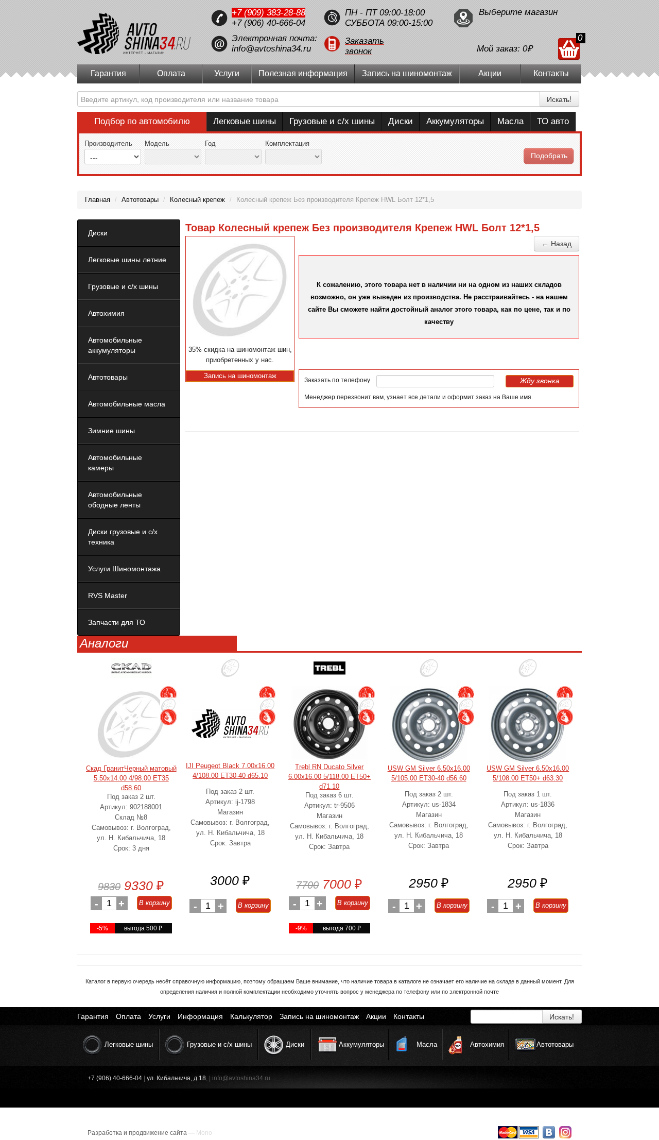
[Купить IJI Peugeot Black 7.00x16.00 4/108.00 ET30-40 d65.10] (230, 723)
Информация (200, 1016)
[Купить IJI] (230, 672)
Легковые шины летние (127, 260)
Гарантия (108, 73)
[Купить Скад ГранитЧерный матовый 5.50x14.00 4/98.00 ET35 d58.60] (131, 724)
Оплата (171, 73)
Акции (489, 73)
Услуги (226, 73)
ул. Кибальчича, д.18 (176, 1078)
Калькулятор (251, 1016)
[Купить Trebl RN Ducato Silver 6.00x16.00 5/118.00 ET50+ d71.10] (329, 724)
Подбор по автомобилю (142, 121)
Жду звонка (540, 381)
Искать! (559, 99)
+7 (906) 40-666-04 (268, 23)
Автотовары (108, 377)
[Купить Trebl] (329, 672)
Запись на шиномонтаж (407, 73)
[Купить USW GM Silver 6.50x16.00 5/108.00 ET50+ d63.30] (527, 724)
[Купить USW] (429, 672)
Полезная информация (303, 73)
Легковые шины (244, 121)
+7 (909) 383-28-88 (268, 13)
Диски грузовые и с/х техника (123, 537)
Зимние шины (111, 431)
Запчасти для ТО (116, 622)
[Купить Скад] (131, 672)
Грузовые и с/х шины (332, 121)
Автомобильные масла (126, 404)
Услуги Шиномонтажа (124, 569)
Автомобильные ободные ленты (115, 499)
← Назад (556, 244)
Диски (400, 121)
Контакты (551, 73)
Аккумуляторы (455, 121)
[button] (383, 44)
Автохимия (106, 313)
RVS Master (107, 595)
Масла (510, 121)
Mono (204, 1132)
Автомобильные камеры (115, 462)
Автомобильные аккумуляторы (115, 345)
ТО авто (553, 121)
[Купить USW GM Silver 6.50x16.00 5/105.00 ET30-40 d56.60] (429, 724)
